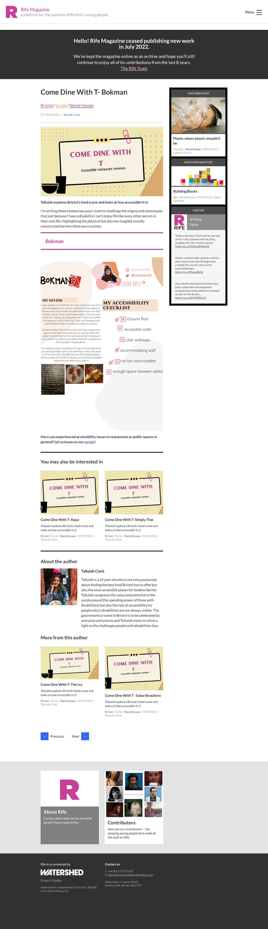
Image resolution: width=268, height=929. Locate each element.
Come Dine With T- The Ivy (61, 684)
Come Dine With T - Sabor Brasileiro (133, 695)
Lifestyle (178, 149)
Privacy (45, 880)
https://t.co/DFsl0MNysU (190, 297)
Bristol (47, 105)
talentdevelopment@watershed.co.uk (130, 874)
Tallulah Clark (49, 539)
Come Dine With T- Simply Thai (129, 519)
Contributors (121, 822)
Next (79, 736)
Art (175, 197)
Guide (61, 105)
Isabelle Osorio (182, 152)
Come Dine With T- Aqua (60, 519)
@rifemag (196, 221)
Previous (54, 736)
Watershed (62, 872)
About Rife (55, 811)
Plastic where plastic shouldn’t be (196, 140)
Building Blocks (185, 191)
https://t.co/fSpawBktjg (189, 272)
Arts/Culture (187, 197)
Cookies (57, 880)
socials (89, 442)
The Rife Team (134, 68)
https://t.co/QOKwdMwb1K (192, 246)
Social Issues (82, 105)
